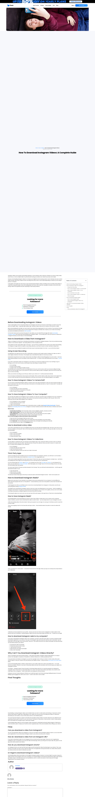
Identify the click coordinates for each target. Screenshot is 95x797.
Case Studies (48, 5)
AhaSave (49, 462)
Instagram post (31, 457)
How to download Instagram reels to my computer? (75, 301)
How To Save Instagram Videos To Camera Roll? (77, 288)
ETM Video (43, 462)
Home (37, 147)
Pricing (42, 5)
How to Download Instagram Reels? (73, 297)
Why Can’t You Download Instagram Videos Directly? (75, 304)
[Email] (24, 768)
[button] (85, 280)
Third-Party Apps (71, 296)
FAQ (54, 5)
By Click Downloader (23, 463)
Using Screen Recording (72, 287)
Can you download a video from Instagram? (76, 309)
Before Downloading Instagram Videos (74, 284)
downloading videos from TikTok (19, 406)
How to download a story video (73, 292)
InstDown (27, 462)
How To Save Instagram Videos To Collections (76, 294)
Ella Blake (17, 765)
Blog (57, 5)
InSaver (21, 462)
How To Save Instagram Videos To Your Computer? (75, 291)
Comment (9, 787)
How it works (36, 5)
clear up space (27, 331)
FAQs (68, 307)
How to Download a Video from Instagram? (75, 285)
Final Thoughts (70, 306)
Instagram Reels (22, 486)
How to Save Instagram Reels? (73, 299)
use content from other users (54, 660)
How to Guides (41, 147)
